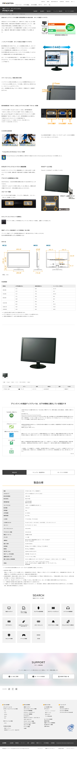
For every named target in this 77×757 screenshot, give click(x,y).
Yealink (5, 714)
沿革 (28, 743)
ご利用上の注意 (61, 748)
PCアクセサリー (27, 715)
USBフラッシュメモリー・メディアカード (32, 717)
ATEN (5, 723)
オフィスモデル (23, 382)
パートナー (23, 743)
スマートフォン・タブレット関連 (30, 708)
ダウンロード (46, 708)
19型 (4, 382)
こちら (25, 427)
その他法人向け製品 (7, 726)
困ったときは (47, 704)
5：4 (17, 382)
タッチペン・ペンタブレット (29, 712)
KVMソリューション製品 (8, 721)
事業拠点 (17, 743)
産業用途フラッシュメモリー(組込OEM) (11, 730)
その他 (25, 728)
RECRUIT (67, 1)
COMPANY (62, 1)
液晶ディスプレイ (15, 14)
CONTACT (43, 1)
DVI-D (13, 382)
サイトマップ (40, 748)
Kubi (5, 718)
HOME (3, 14)
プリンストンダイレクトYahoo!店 (66, 712)
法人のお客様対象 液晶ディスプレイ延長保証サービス (13, 235)
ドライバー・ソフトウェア (50, 710)
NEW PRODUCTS (54, 1)
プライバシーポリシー (70, 748)
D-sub (8, 382)
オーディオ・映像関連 (28, 714)
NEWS (48, 1)
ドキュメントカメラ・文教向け (30, 723)
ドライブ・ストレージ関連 (29, 721)
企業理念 (32, 743)
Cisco (5, 712)
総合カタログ (47, 714)
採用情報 (52, 743)
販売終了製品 (46, 721)
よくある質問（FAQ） (48, 707)
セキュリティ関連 (27, 724)
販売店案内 (62, 707)
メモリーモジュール (27, 719)
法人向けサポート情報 (48, 724)
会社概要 (11, 743)
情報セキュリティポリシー (50, 748)
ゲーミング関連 (27, 726)
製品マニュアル (48, 712)
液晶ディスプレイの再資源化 (49, 722)
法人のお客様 (6, 704)
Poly (5, 710)
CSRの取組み (46, 743)
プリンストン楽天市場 (64, 710)
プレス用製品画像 (48, 716)
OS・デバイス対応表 (63, 472)
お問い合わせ (46, 726)
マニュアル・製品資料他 (38, 472)
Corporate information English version (65, 743)
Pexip (5, 716)
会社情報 (4, 743)
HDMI (29, 382)
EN (74, 1)
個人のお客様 (27, 704)
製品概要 (35, 11)
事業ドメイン (39, 743)
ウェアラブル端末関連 (28, 710)
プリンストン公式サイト (64, 708)
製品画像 (42, 11)
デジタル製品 (7, 14)
